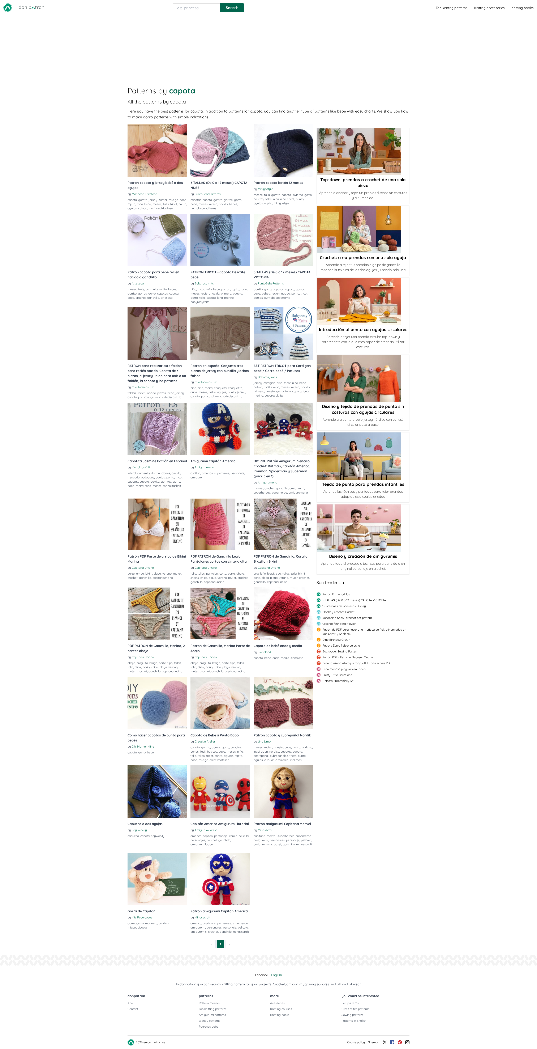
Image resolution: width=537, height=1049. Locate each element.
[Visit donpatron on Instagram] (407, 1042)
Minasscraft (266, 830)
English (276, 975)
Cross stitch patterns (355, 1009)
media (285, 658)
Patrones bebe (208, 1026)
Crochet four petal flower (339, 624)
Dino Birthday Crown (336, 640)
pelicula (244, 836)
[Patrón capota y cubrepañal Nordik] (283, 703)
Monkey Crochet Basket (338, 612)
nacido (223, 204)
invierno (297, 195)
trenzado (133, 477)
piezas (161, 393)
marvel (258, 488)
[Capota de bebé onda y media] (283, 613)
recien (213, 204)
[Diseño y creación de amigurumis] (363, 528)
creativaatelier (219, 760)
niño (283, 199)
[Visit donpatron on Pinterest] (400, 1042)
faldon (132, 393)
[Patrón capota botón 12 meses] (283, 150)
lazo (216, 396)
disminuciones (160, 473)
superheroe (221, 473)
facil (203, 751)
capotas (195, 200)
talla (166, 204)
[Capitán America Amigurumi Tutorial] (220, 791)
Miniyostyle (265, 189)
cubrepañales (279, 756)
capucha (133, 836)
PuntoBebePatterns (208, 194)
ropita (131, 204)
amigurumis (262, 844)
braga (153, 663)
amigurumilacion (201, 844)
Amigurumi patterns (212, 1015)
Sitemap (373, 1042)
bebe (147, 204)
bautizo (258, 199)
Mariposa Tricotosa (144, 194)
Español (261, 975)
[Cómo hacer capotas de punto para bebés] (157, 703)
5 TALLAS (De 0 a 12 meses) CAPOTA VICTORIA (354, 600)
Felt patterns (350, 1003)
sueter (163, 200)
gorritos (166, 481)
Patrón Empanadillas (336, 594)
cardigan (269, 383)
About (132, 1003)
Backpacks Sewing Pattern (340, 651)
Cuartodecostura (143, 387)
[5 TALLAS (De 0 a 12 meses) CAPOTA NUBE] (220, 150)
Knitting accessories (489, 8)
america (207, 473)
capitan (195, 473)
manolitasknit (172, 486)
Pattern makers (209, 1003)
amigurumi (197, 477)
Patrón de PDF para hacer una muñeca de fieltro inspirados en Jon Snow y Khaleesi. (364, 632)
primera (226, 293)
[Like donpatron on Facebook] (392, 1042)
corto (222, 573)
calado (142, 208)
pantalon (212, 573)
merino (229, 298)
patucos (143, 397)
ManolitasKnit (141, 467)
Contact (133, 1009)
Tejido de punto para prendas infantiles (363, 484)
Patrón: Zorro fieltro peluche (341, 645)
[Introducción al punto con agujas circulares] (363, 301)
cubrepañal (261, 756)
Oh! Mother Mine (143, 746)
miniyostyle (281, 203)
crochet (141, 298)
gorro (237, 200)
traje (141, 289)
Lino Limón (265, 741)
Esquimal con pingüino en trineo (343, 669)
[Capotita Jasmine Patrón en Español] (157, 429)
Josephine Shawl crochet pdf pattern (347, 618)
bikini (148, 573)
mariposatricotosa (161, 208)
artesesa (166, 298)
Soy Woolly (139, 830)
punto (182, 204)
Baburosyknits (204, 283)
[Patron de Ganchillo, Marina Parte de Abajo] (220, 613)
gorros (228, 200)
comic (233, 836)
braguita (142, 663)
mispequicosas (137, 927)
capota (132, 200)
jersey (153, 200)
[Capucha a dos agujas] (157, 791)
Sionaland (264, 652)
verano (167, 573)
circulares (281, 760)
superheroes (262, 492)
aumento (143, 473)
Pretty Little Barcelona (337, 675)
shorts (194, 578)
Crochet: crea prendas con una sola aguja (363, 257)
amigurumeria (298, 492)
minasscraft (304, 844)
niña (276, 199)
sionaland (297, 658)
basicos (212, 751)
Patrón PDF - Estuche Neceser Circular (348, 657)
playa (157, 573)
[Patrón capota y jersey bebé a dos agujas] (157, 150)
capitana (259, 836)
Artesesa (138, 283)
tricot (173, 204)
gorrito (142, 200)
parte (131, 573)
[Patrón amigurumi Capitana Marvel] (283, 791)
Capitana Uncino (143, 568)
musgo (173, 200)
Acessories (277, 1003)
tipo (278, 573)
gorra (131, 923)
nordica (274, 751)
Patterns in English (353, 1021)
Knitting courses (281, 1009)
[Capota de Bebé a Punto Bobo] (220, 703)
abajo (240, 573)
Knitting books (522, 8)
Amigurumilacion (206, 830)
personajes (197, 840)
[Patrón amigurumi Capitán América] (220, 879)
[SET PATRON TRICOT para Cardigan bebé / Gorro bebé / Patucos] (283, 333)
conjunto (152, 289)
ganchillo (153, 298)
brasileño (260, 573)
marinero (151, 923)
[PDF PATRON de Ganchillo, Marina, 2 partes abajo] (157, 613)
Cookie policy (356, 1042)
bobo (183, 200)
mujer (177, 573)
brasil (270, 573)
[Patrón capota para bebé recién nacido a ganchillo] (157, 240)
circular (269, 760)
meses (157, 204)
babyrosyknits (199, 302)
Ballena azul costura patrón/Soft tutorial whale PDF (356, 663)
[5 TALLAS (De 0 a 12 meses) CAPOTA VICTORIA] (283, 240)
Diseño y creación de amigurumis (363, 556)
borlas (194, 751)
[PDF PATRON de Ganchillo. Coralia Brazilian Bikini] (283, 524)
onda (275, 658)
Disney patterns (209, 1021)
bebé (267, 658)
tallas (201, 573)
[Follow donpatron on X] (385, 1042)
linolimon (296, 760)
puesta (237, 293)
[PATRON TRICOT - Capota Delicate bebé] (220, 240)
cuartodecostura (170, 397)
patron (225, 289)
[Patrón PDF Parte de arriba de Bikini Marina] (157, 524)
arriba (140, 573)
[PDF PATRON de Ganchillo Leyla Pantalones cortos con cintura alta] (220, 524)
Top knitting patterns (451, 8)
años (193, 392)
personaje (237, 473)
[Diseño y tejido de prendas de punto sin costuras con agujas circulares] (363, 378)
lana (220, 298)
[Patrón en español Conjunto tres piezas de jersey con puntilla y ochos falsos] (220, 333)
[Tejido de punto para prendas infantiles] (363, 456)
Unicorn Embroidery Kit (337, 681)
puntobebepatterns (203, 208)
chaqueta (220, 388)
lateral (132, 473)
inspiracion (261, 751)
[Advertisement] (268, 47)
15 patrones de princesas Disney (344, 606)
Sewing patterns (352, 1015)
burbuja (307, 747)
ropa (140, 204)
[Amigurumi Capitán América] (220, 429)
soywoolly (157, 836)
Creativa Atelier (205, 741)
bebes (233, 204)
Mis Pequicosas (142, 917)
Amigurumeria (204, 467)
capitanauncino (162, 578)
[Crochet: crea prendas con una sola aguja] (363, 229)
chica (203, 578)
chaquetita (235, 388)
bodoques (147, 477)
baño (257, 578)
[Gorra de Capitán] (157, 879)
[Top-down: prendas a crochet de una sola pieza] (363, 151)
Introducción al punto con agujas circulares (363, 329)
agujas (132, 208)
